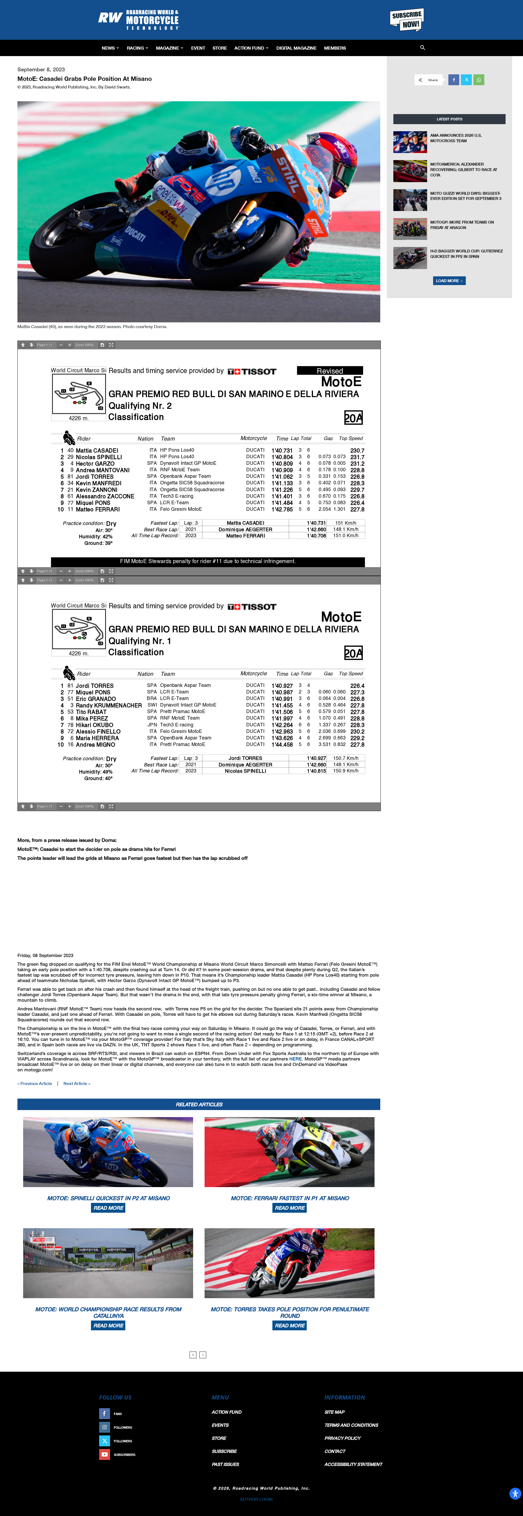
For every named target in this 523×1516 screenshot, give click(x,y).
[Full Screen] (111, 345)
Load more (447, 280)
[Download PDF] (102, 345)
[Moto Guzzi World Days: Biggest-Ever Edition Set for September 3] (410, 200)
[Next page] (32, 345)
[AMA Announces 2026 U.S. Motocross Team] (410, 142)
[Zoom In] (70, 345)
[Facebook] (453, 79)
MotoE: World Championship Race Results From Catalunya (108, 1312)
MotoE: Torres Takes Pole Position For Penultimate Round (290, 1312)
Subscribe (190, 1454)
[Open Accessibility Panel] (515, 1494)
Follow (192, 1427)
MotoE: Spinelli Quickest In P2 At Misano (108, 1198)
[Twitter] (466, 79)
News (108, 47)
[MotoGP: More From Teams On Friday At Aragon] (410, 229)
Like (195, 1414)
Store (220, 47)
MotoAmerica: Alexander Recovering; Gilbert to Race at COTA (463, 169)
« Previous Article (34, 1083)
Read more (108, 1208)
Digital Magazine (296, 47)
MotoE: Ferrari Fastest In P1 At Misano (290, 1198)
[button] (422, 48)
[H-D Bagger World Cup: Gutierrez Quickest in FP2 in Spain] (410, 258)
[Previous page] (23, 345)
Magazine (167, 47)
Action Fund (249, 47)
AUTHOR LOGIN (256, 1499)
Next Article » (76, 1083)
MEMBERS (335, 47)
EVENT (198, 47)
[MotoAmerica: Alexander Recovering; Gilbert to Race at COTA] (410, 171)
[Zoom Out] (61, 345)
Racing (135, 47)
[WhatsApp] (478, 79)
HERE (295, 1059)
